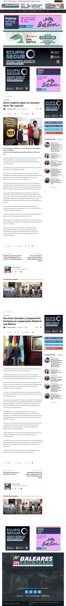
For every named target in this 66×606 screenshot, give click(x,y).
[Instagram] (57, 1)
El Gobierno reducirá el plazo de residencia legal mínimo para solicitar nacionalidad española (12, 257)
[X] (59, 1)
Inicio (4, 96)
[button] (64, 11)
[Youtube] (61, 1)
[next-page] (7, 300)
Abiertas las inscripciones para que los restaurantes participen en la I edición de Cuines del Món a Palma (36, 294)
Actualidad (9, 96)
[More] (32, 113)
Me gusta (59, 122)
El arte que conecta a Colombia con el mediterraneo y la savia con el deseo (22, 295)
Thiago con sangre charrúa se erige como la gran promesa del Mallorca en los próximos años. (56, 181)
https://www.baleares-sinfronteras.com (20, 269)
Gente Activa (9, 287)
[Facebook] (55, 1)
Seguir (60, 126)
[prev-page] (4, 300)
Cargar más (53, 187)
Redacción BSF (12, 109)
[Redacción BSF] (4, 109)
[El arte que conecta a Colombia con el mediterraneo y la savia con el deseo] (22, 290)
